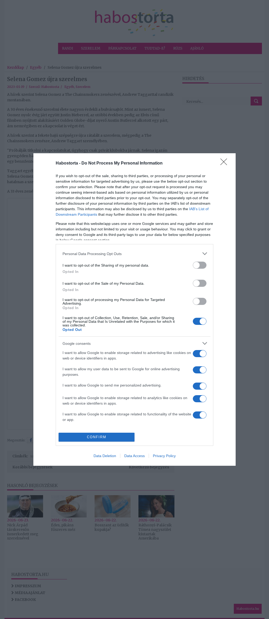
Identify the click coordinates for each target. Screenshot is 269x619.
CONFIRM (96, 437)
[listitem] (134, 253)
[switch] (199, 265)
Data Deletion (105, 456)
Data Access (134, 456)
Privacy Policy (164, 456)
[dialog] (134, 309)
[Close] (225, 163)
